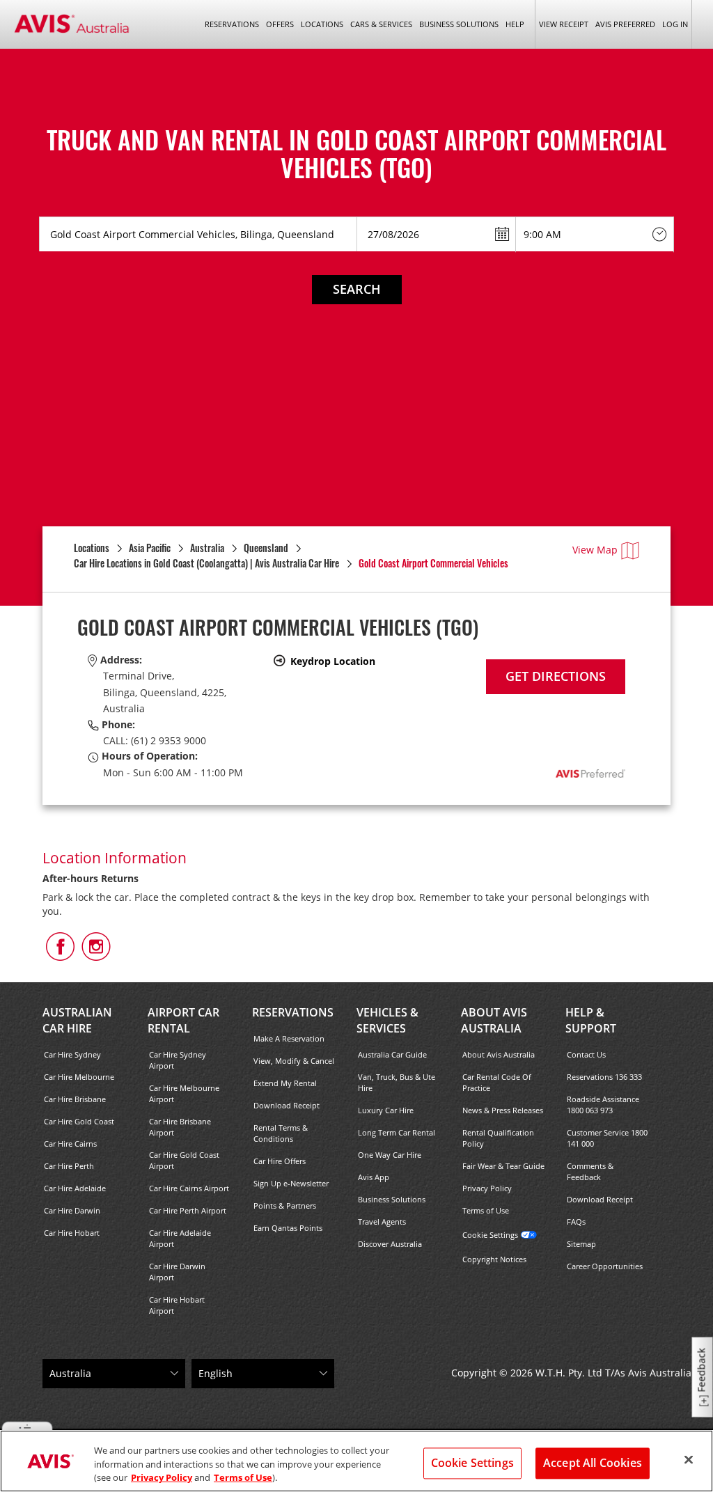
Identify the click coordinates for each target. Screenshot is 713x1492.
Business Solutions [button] (459, 24)
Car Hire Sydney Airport (177, 1060)
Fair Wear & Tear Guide (503, 1166)
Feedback (701, 1370)
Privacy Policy (487, 1188)
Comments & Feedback (590, 1171)
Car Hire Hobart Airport (177, 1305)
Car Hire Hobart (72, 1232)
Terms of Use (485, 1210)
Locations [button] (322, 24)
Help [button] (515, 24)
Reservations (293, 1012)
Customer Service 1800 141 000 (607, 1138)
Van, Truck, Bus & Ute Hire (396, 1082)
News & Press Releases (502, 1110)
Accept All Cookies (592, 1462)
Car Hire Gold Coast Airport (184, 1160)
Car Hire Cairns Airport (189, 1188)
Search (357, 289)
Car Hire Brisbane (75, 1099)
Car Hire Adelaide (75, 1188)
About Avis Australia (494, 1020)
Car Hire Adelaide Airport (180, 1238)
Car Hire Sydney (72, 1054)
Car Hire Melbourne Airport (184, 1093)
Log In (675, 24)
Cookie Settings (490, 1235)
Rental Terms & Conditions (280, 1133)
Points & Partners (284, 1205)
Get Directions (556, 676)
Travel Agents (382, 1221)
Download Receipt (286, 1105)
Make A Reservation (288, 1038)
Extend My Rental (285, 1083)
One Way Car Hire (389, 1154)
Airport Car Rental (183, 1020)
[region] (356, 1461)
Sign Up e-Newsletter (291, 1183)
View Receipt (563, 24)
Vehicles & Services (387, 1020)
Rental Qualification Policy (498, 1138)
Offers (280, 24)
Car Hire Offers (279, 1161)
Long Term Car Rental (396, 1132)
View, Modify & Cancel (293, 1060)
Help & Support (590, 1020)
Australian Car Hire (77, 1020)
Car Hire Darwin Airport (177, 1271)
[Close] (688, 1459)
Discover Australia (390, 1244)
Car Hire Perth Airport (187, 1210)
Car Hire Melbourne (79, 1076)
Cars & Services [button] (381, 24)
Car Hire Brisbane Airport (180, 1127)
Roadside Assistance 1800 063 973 (603, 1104)
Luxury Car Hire (386, 1110)
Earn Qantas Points (287, 1228)
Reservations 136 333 (604, 1076)
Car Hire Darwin (72, 1210)
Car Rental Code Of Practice (496, 1082)
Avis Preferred (625, 24)
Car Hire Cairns (70, 1143)
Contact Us (586, 1054)
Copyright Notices (494, 1259)
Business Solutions (391, 1199)
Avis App (373, 1177)
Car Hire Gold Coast (79, 1121)
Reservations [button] (232, 24)
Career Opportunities (605, 1266)
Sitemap (581, 1244)
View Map (595, 549)
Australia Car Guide (392, 1054)
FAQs (576, 1221)
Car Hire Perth (69, 1166)
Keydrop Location (332, 661)
